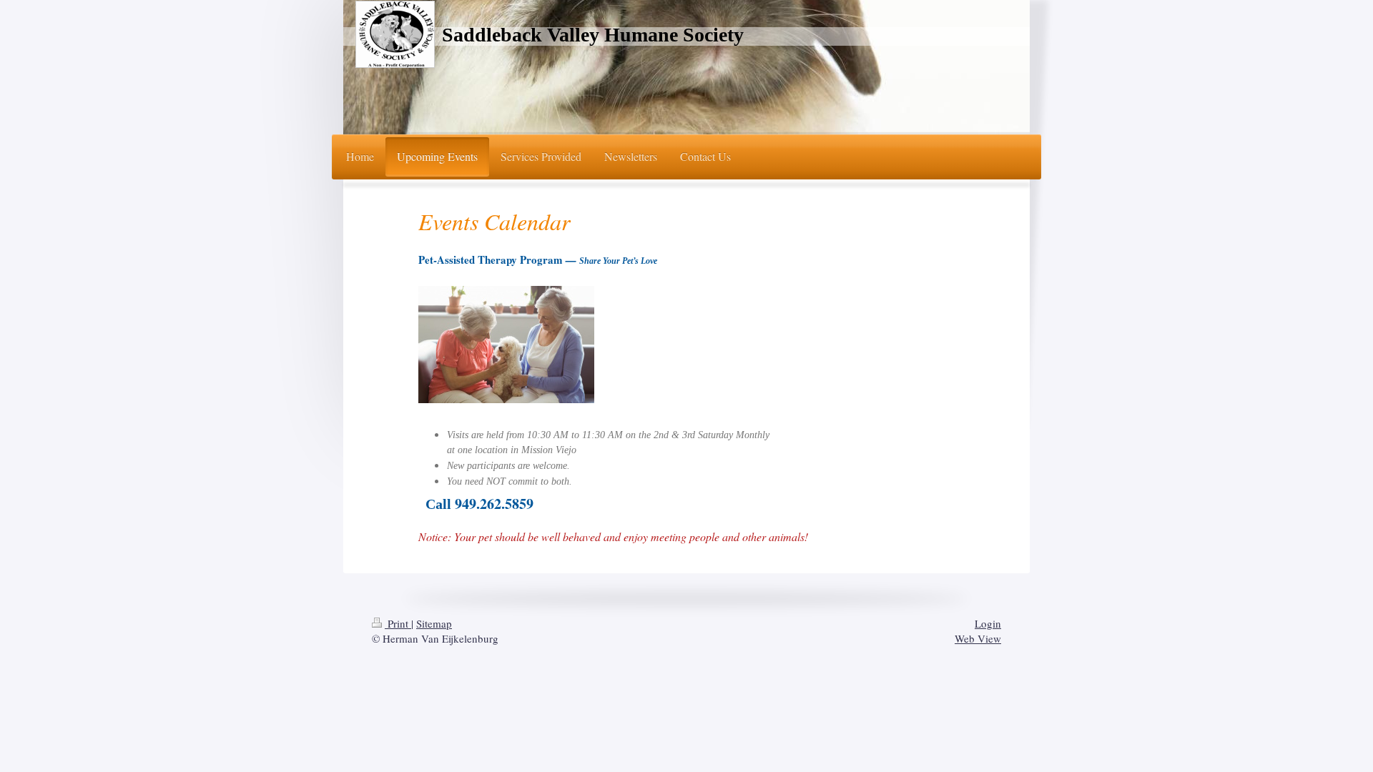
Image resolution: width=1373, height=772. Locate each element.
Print (398, 623)
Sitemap (434, 623)
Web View (978, 638)
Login (988, 623)
